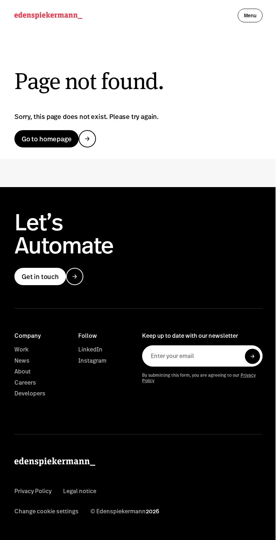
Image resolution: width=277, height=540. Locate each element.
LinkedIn (90, 349)
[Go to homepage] (95, 467)
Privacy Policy (33, 491)
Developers (29, 393)
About (22, 371)
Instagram (92, 360)
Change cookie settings (46, 511)
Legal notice (79, 491)
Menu (250, 15)
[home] (48, 15)
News (22, 360)
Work (21, 349)
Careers (25, 382)
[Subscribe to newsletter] (252, 357)
